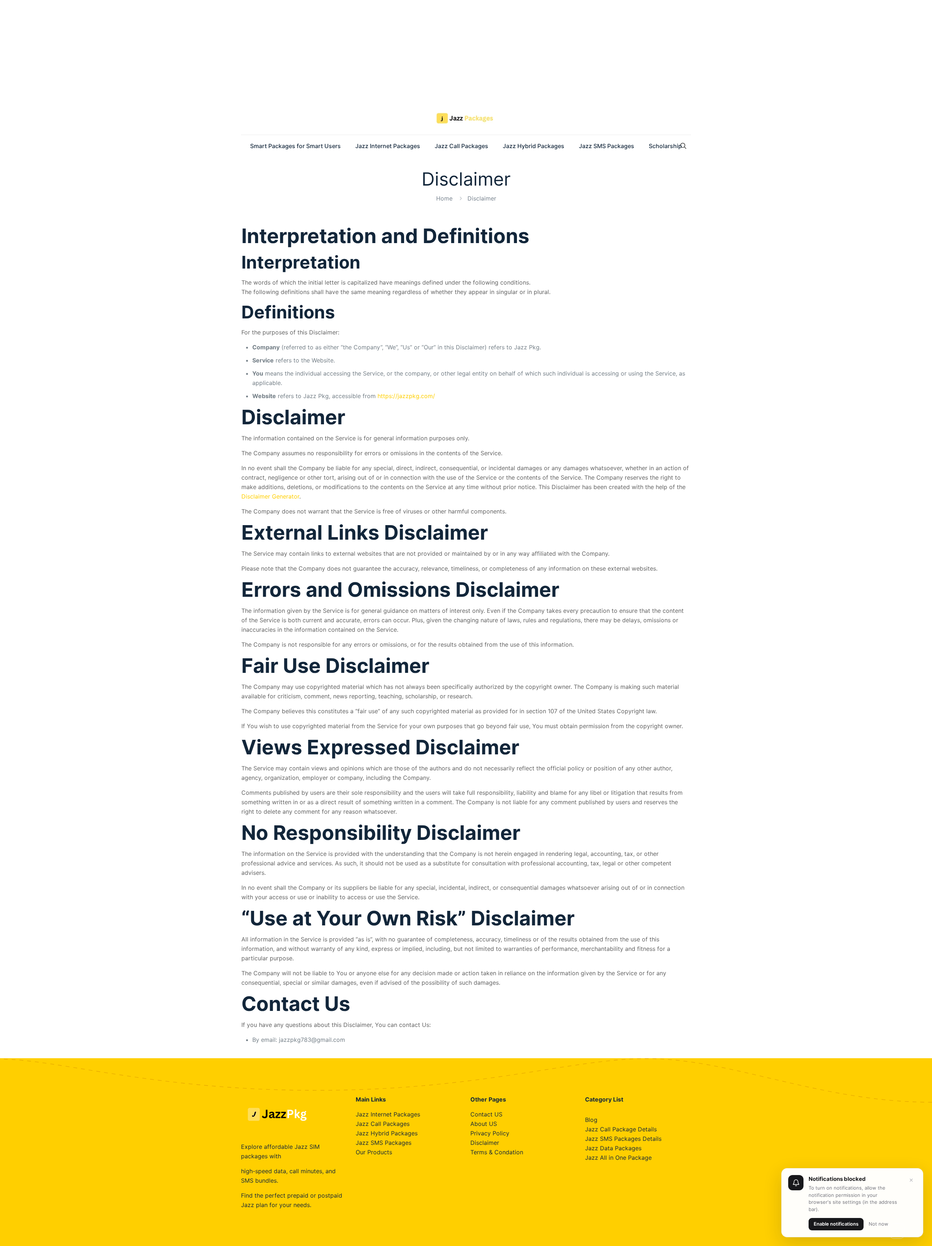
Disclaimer (484, 1142)
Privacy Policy (489, 1133)
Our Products (374, 1152)
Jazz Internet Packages (388, 1114)
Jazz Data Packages (613, 1148)
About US (483, 1123)
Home (444, 198)
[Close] (911, 1180)
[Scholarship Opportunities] (466, 118)
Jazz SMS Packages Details (623, 1138)
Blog (591, 1119)
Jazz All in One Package (618, 1157)
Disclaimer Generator (270, 496)
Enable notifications (836, 1224)
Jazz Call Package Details (621, 1129)
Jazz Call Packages (383, 1123)
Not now (878, 1224)
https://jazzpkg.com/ (406, 396)
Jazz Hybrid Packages (387, 1133)
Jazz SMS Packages (383, 1142)
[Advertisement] (218, 51)
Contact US (486, 1114)
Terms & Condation (496, 1152)
